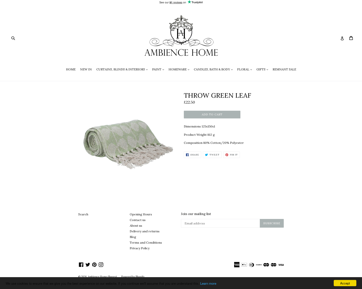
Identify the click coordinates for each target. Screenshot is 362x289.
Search (83, 214)
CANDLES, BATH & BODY (214, 69)
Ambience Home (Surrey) (102, 276)
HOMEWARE (180, 69)
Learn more (208, 283)
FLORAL (245, 69)
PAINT (159, 69)
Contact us (138, 220)
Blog (133, 237)
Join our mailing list (196, 214)
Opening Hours (141, 214)
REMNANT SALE (284, 69)
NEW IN (86, 69)
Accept (345, 283)
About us (136, 225)
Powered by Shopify (132, 276)
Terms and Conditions (146, 242)
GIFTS (263, 69)
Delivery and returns (145, 231)
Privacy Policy (140, 248)
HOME (71, 69)
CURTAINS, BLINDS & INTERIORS (123, 69)
